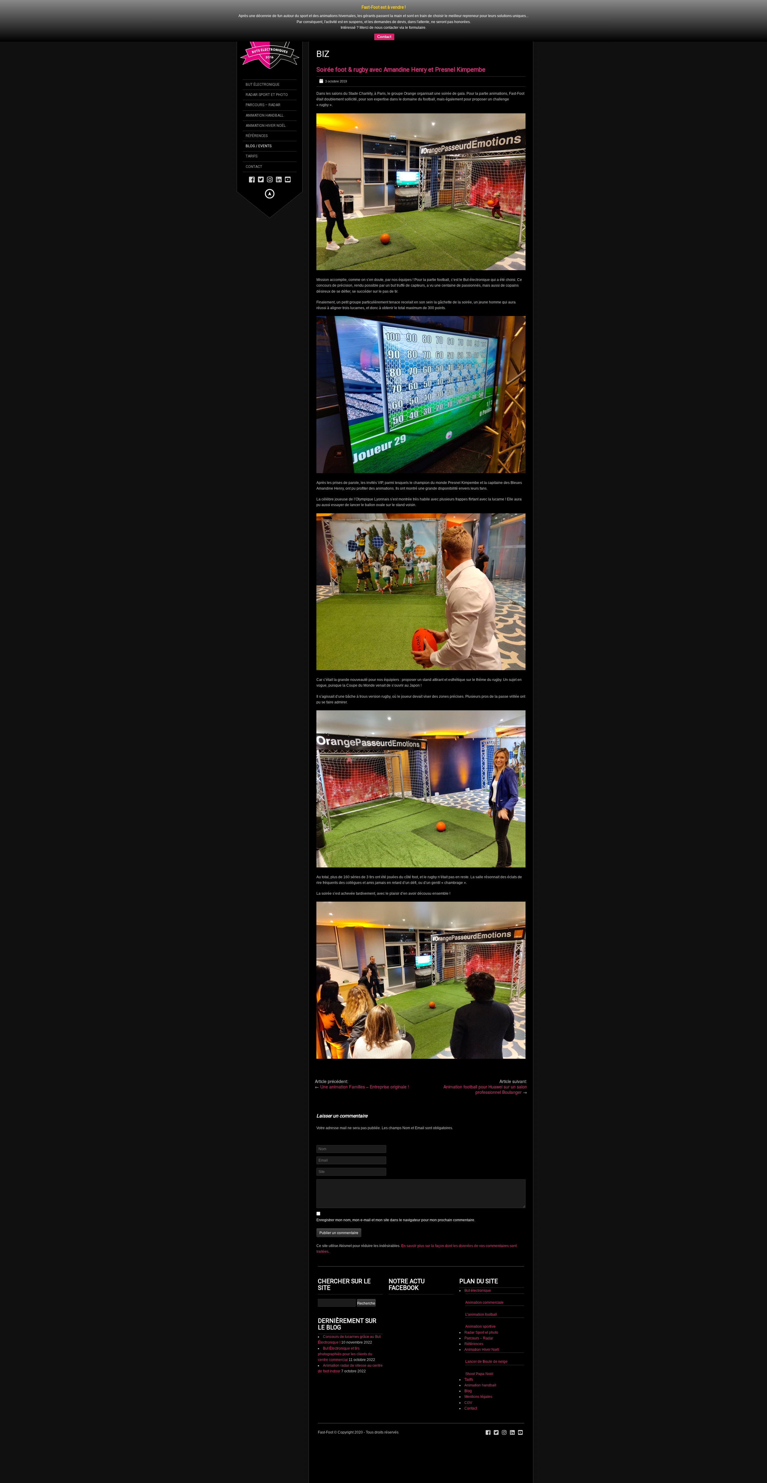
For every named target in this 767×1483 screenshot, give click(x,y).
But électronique (477, 1290)
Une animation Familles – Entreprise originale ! (364, 1087)
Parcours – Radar (478, 1338)
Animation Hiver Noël (481, 1349)
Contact (384, 36)
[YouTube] (288, 179)
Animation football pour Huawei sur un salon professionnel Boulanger (485, 1089)
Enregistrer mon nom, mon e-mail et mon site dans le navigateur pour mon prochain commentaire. (395, 1220)
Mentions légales (478, 1397)
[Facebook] (252, 179)
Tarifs (468, 1379)
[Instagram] (270, 179)
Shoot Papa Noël (479, 1374)
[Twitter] (261, 179)
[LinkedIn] (279, 179)
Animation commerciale (484, 1302)
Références (473, 1344)
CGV (468, 1403)
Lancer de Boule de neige (486, 1361)
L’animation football (481, 1314)
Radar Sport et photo (481, 1332)
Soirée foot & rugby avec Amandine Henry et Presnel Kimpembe (400, 69)
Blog (468, 1391)
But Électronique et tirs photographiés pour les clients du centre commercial (345, 1354)
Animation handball (480, 1385)
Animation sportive (480, 1326)
